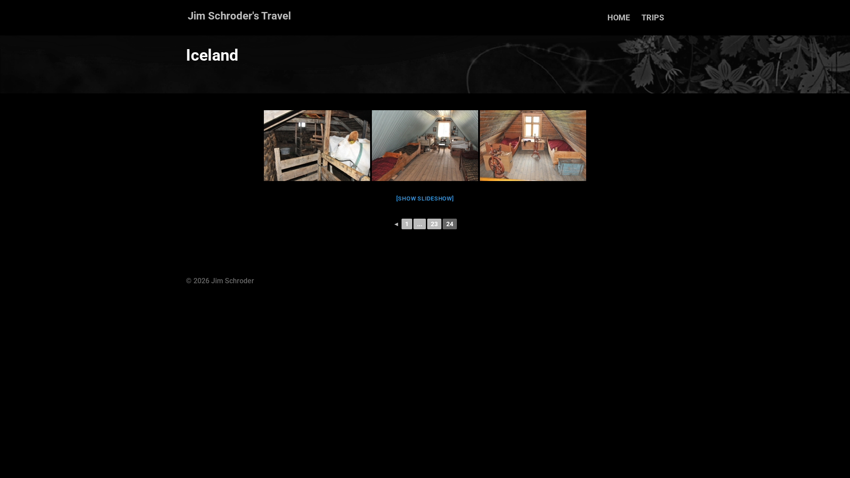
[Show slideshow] (425, 198)
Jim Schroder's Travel (239, 16)
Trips (652, 18)
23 (434, 223)
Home (618, 18)
